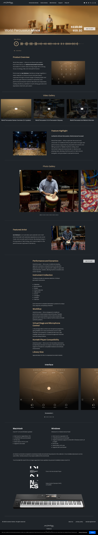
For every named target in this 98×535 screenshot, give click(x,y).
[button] (84, 3)
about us (71, 521)
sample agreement (91, 521)
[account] (93, 3)
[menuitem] (33, 3)
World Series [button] (53, 2)
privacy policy (79, 521)
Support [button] (60, 2)
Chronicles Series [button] (33, 2)
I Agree (92, 532)
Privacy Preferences (83, 532)
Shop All (67, 2)
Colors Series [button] (44, 2)
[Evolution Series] (8, 3)
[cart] (95, 3)
